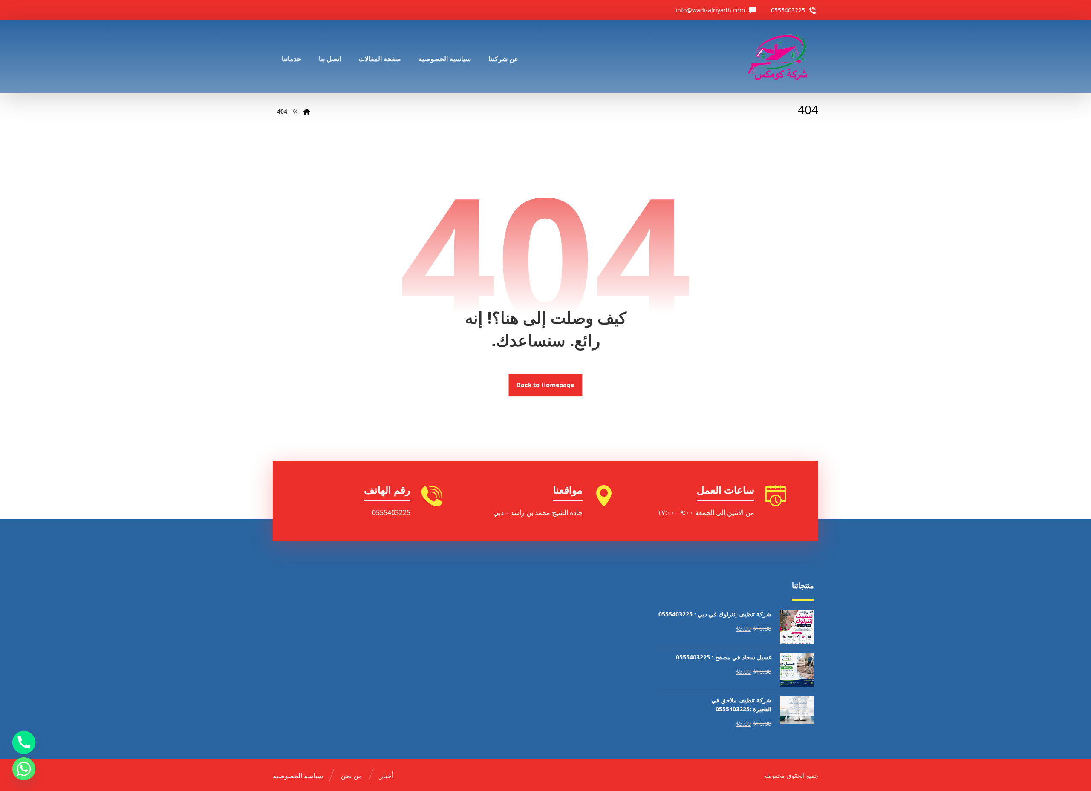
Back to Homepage (545, 385)
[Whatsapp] (23, 768)
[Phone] (23, 742)
